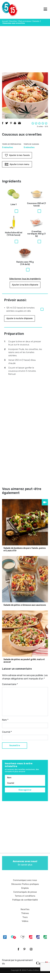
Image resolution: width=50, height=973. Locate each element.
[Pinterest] (24, 949)
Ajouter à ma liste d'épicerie (25, 284)
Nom (5, 720)
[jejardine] (45, 937)
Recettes (13, 21)
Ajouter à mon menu (19, 164)
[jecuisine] (30, 937)
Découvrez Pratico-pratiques (25, 884)
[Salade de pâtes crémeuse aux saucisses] (25, 579)
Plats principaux (25, 21)
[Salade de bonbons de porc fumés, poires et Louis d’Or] (25, 522)
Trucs (25, 917)
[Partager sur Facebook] (2, 123)
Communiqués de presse (25, 892)
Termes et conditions (25, 896)
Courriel (7, 732)
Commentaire (10, 684)
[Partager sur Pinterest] (11, 123)
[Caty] (22, 937)
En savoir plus (25, 863)
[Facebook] (18, 949)
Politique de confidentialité (25, 900)
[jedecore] (38, 937)
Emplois (25, 888)
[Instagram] (31, 949)
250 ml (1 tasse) (36, 204)
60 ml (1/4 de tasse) (13, 234)
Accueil (5, 21)
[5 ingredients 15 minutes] (6, 9)
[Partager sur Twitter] (6, 123)
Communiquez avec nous (25, 880)
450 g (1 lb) (36, 234)
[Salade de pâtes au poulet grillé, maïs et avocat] (25, 633)
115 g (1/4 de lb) (25, 263)
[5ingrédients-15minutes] (13, 937)
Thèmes (25, 913)
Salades (36, 21)
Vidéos (25, 921)
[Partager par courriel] (19, 123)
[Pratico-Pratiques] (5, 937)
